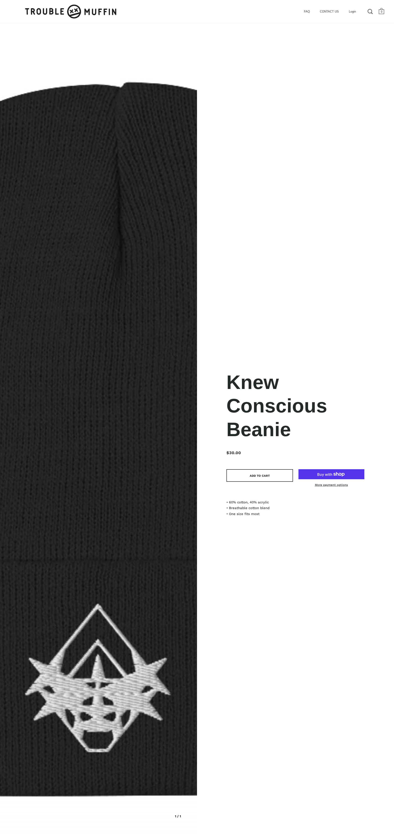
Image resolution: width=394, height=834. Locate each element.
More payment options (331, 485)
